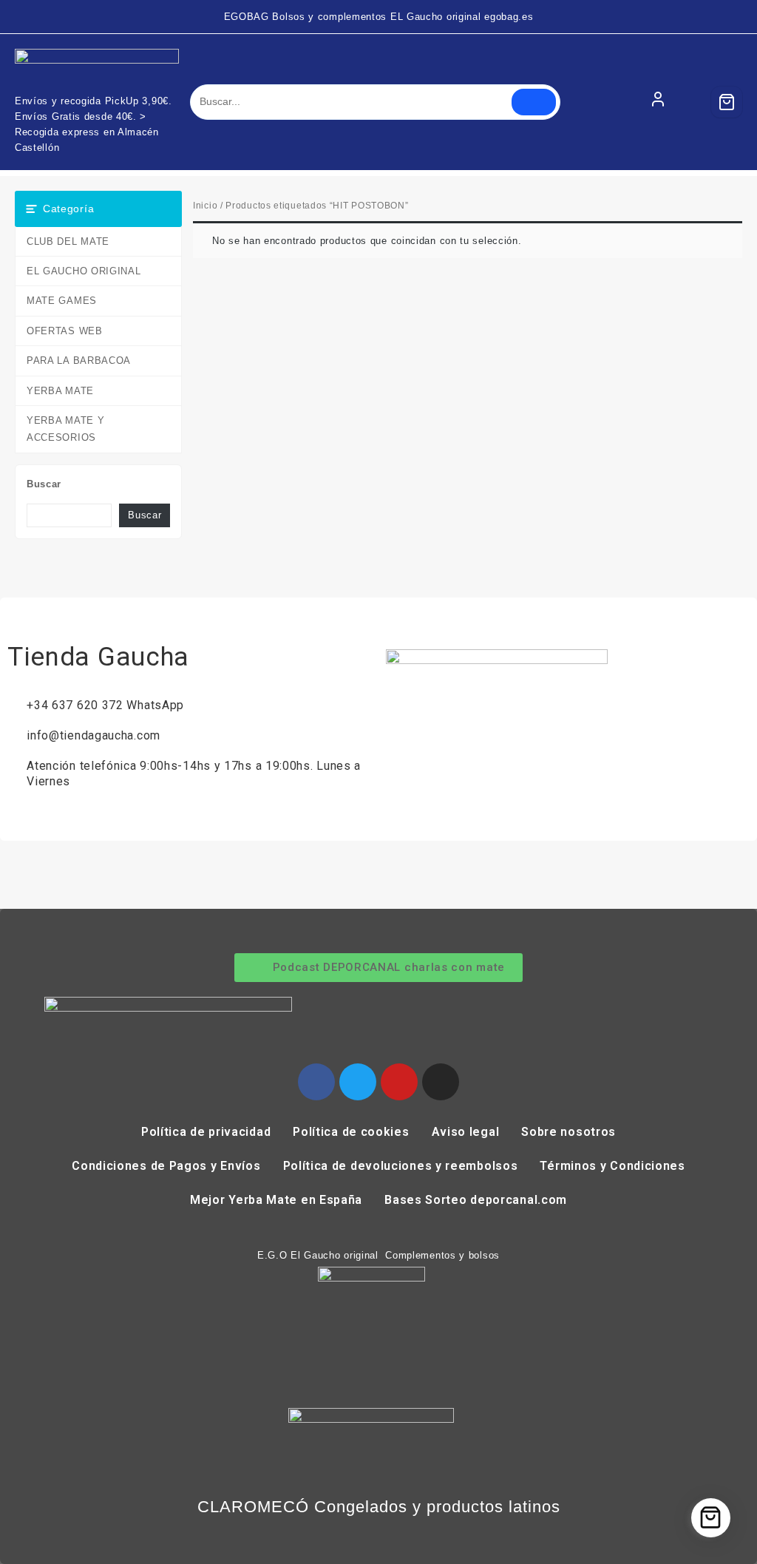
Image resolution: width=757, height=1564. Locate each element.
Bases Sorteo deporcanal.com (475, 1200)
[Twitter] (357, 1081)
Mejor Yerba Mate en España (276, 1200)
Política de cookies (351, 1132)
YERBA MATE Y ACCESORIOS (65, 429)
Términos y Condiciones (612, 1166)
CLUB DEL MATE (68, 241)
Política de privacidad (206, 1132)
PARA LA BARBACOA (79, 360)
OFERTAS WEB (65, 330)
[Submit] (534, 102)
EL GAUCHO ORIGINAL (84, 271)
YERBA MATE (60, 390)
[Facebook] (316, 1081)
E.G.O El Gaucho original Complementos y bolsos (378, 1255)
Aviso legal (466, 1132)
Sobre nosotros (568, 1132)
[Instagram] (440, 1081)
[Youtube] (399, 1081)
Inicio (205, 205)
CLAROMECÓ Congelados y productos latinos (378, 1506)
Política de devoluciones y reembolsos (400, 1166)
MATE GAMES (62, 300)
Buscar (44, 484)
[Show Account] (658, 102)
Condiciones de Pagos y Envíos (166, 1166)
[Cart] (727, 102)
